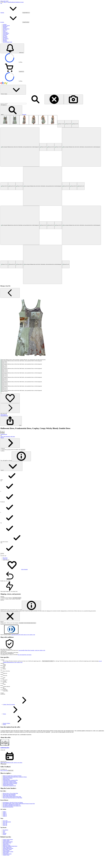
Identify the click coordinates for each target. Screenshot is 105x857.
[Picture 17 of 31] (19, 186)
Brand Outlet (15, 2)
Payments (5, 35)
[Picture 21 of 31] (81, 186)
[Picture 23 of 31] (43, 225)
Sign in (5, 2)
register (9, 2)
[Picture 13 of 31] (58, 147)
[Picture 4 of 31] (33, 120)
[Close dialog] (10, 616)
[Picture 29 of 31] (19, 264)
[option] (52, 475)
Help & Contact (21, 2)
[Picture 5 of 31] (43, 120)
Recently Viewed (6, 25)
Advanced (24, 114)
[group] (52, 345)
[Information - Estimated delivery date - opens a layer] (31, 605)
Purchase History (6, 28)
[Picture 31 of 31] (66, 264)
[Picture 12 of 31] (50, 147)
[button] (11, 110)
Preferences (5, 37)
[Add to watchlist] (10, 398)
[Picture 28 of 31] (12, 264)
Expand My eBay (26, 22)
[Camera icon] (73, 99)
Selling (4, 30)
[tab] (52, 651)
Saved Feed (5, 32)
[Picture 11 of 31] (43, 147)
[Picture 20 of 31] (73, 186)
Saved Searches (6, 33)
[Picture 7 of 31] (60, 123)
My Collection (5, 38)
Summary (5, 24)
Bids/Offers (5, 26)
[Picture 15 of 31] (4, 186)
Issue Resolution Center (7, 41)
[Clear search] (54, 99)
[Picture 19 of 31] (66, 186)
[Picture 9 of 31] (75, 123)
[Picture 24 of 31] (50, 225)
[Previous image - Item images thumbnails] (10, 293)
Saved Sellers (5, 34)
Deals (11, 2)
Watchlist (4, 27)
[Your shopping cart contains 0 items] (9, 71)
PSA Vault (5, 40)
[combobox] (13, 103)
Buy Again (5, 29)
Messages (5, 39)
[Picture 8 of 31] (68, 123)
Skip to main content (4, 1)
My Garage (5, 36)
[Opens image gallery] (0, 392)
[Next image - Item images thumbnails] (10, 408)
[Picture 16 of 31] (12, 186)
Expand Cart (21, 71)
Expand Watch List (26, 12)
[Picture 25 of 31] (58, 225)
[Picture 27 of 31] (4, 264)
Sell (1, 3)
